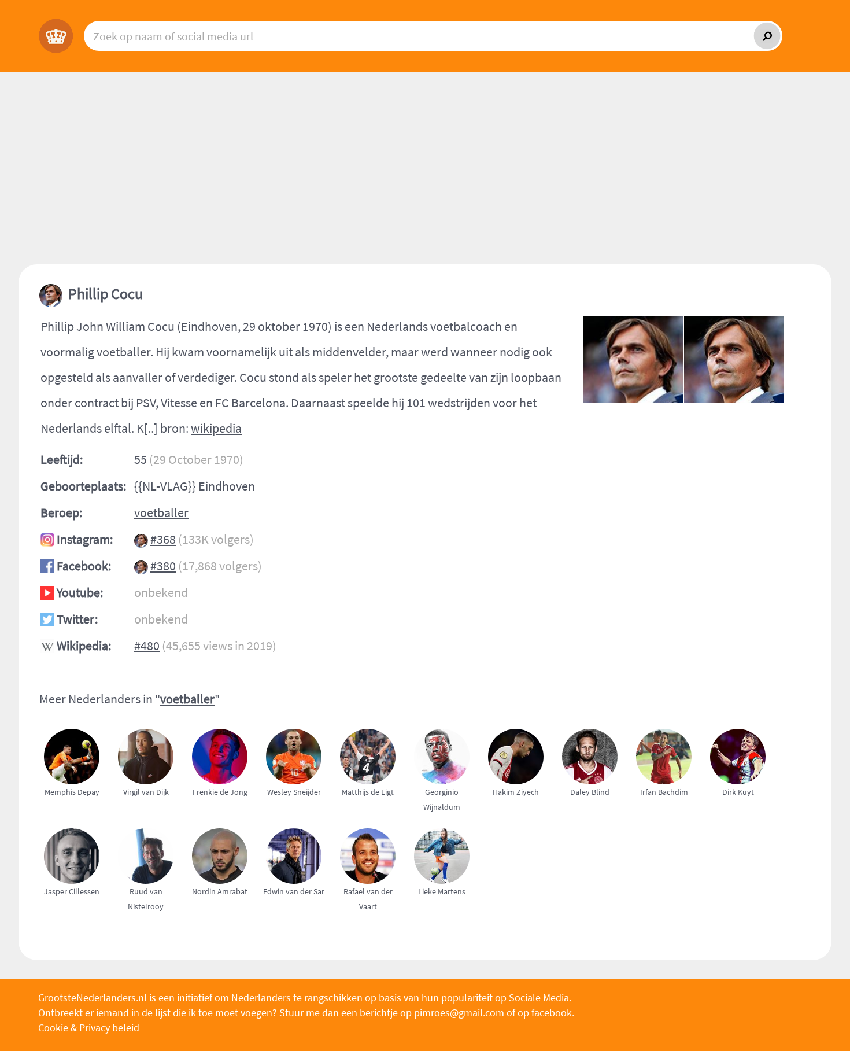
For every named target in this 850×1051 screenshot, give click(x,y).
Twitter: (77, 619)
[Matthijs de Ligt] (372, 820)
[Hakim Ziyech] (520, 820)
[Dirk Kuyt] (742, 820)
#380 (163, 566)
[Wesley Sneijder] (298, 820)
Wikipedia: (84, 645)
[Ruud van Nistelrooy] (150, 920)
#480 (147, 645)
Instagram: (85, 539)
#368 (163, 539)
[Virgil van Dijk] (150, 820)
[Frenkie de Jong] (224, 820)
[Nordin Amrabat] (224, 920)
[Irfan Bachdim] (668, 820)
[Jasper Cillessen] (76, 920)
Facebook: (84, 566)
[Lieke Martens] (446, 920)
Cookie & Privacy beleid (88, 1027)
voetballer (161, 512)
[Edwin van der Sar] (298, 920)
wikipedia (216, 428)
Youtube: (80, 592)
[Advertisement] (425, 178)
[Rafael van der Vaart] (372, 920)
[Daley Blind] (594, 820)
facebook (551, 1012)
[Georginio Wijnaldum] (446, 820)
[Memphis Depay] (76, 820)
